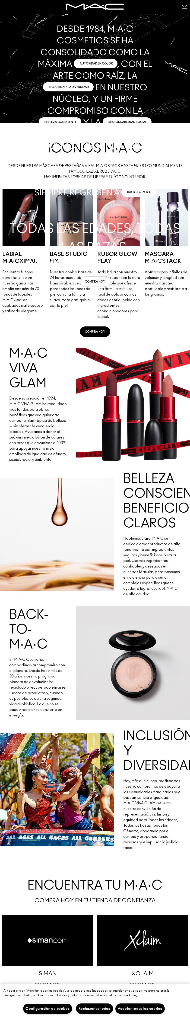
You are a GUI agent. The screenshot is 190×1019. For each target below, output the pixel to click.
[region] (95, 1001)
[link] (95, 281)
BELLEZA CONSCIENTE (60, 122)
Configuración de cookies (47, 1008)
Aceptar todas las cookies (140, 1008)
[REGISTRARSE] (184, 7)
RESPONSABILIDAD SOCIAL (127, 122)
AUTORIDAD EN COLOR (96, 63)
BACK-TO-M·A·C (139, 192)
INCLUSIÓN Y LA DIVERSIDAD (69, 87)
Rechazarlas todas (94, 1008)
